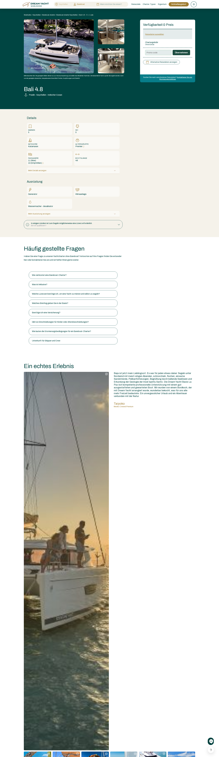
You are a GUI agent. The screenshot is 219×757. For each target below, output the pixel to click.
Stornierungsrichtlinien (167, 79)
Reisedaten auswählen (154, 34)
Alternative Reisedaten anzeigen (163, 62)
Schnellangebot (178, 4)
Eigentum (162, 4)
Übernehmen (181, 53)
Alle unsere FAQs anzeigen (36, 267)
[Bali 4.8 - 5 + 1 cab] (111, 31)
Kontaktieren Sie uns (184, 77)
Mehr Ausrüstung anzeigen (39, 214)
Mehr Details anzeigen (37, 170)
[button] (73, 224)
